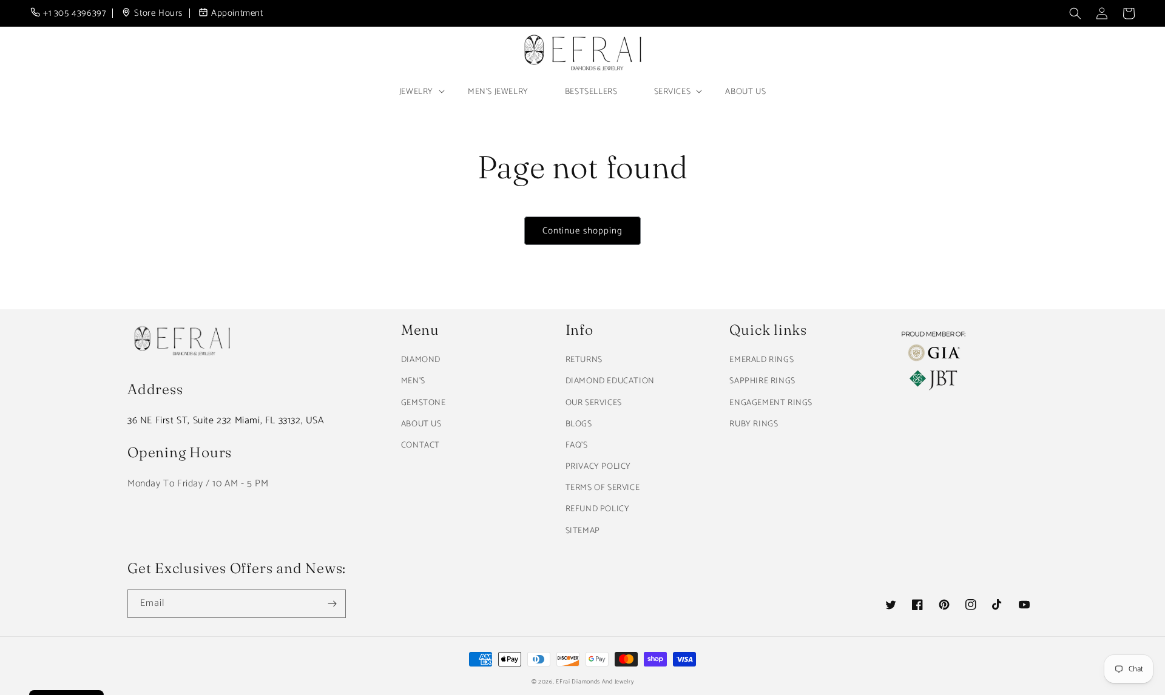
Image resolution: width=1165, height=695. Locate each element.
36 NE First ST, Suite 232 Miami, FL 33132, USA (225, 420)
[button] (1075, 13)
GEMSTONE (423, 403)
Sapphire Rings (762, 381)
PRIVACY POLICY (598, 467)
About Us (745, 92)
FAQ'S (577, 445)
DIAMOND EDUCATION (610, 381)
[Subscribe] (332, 603)
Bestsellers (591, 92)
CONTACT (420, 445)
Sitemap (583, 531)
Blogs (579, 424)
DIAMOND (421, 360)
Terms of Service (603, 488)
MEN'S (413, 381)
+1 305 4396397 (74, 13)
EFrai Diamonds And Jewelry (594, 682)
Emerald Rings (761, 360)
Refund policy (598, 509)
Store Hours (158, 13)
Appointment (237, 13)
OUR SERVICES (594, 403)
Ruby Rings (753, 424)
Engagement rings (770, 403)
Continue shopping (582, 230)
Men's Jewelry (498, 92)
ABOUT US (421, 424)
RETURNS (584, 360)
